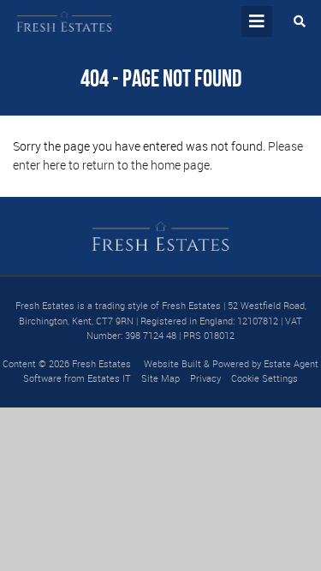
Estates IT (109, 378)
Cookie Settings (264, 378)
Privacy (205, 378)
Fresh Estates (101, 363)
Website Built (172, 363)
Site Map (160, 378)
